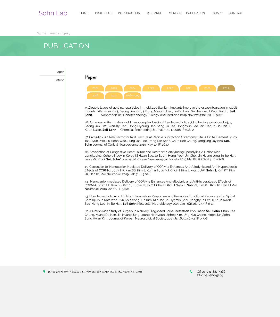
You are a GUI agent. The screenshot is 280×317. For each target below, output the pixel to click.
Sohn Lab (53, 13)
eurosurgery (60, 33)
